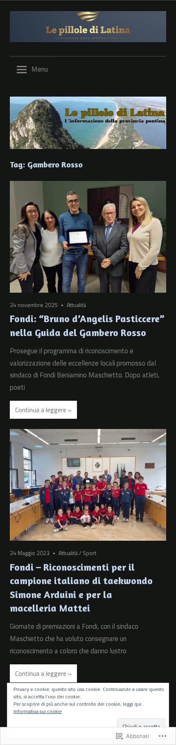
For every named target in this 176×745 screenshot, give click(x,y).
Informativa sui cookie (38, 711)
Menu (40, 69)
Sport (89, 553)
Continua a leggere (40, 410)
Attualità (76, 304)
